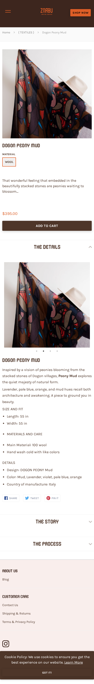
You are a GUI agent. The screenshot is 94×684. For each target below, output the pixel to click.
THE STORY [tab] (47, 521)
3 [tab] (50, 351)
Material (8, 154)
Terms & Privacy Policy (18, 622)
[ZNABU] (46, 11)
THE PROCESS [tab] (47, 544)
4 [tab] (57, 351)
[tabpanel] (47, 305)
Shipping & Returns (16, 613)
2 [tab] (43, 351)
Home (6, 32)
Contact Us (10, 605)
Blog (5, 579)
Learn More (73, 662)
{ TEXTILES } (26, 32)
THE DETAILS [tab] (47, 247)
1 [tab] (36, 351)
